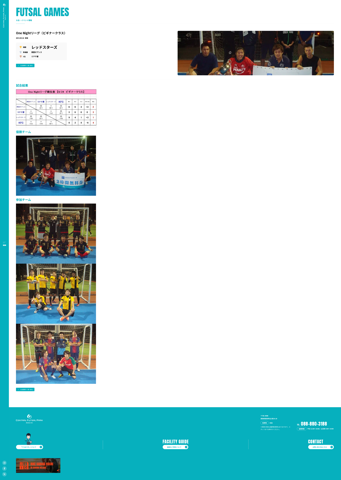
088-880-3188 (314, 424)
